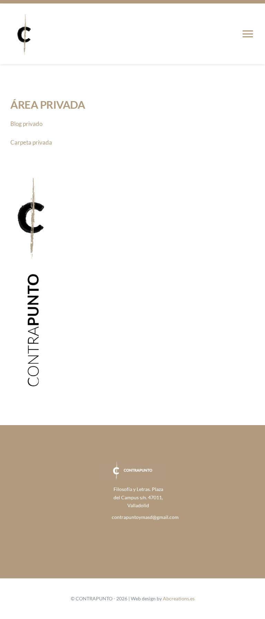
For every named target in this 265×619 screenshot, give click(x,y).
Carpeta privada (31, 142)
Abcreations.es (179, 598)
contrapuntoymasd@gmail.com (145, 517)
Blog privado (26, 123)
